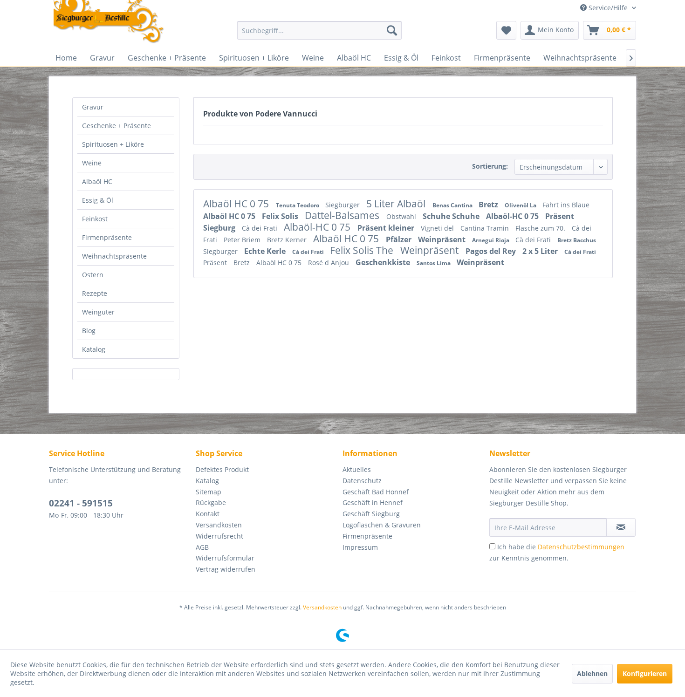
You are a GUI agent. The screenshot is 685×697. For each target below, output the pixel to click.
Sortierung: (490, 166)
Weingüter (98, 312)
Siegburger (343, 204)
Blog (89, 330)
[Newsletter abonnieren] (621, 527)
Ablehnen (592, 673)
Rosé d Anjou (329, 262)
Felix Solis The (363, 250)
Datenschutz (362, 480)
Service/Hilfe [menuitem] (608, 7)
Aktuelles (356, 469)
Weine (92, 162)
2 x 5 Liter (541, 251)
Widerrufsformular (225, 558)
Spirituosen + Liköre (113, 144)
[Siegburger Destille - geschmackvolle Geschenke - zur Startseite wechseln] (109, 22)
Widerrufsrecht (219, 536)
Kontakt (207, 513)
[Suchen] (392, 30)
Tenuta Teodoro (298, 205)
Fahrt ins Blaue (565, 204)
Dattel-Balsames (343, 215)
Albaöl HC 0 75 (237, 203)
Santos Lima (434, 263)
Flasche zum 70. (541, 228)
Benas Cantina (453, 205)
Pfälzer (399, 239)
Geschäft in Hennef (372, 502)
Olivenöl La (521, 205)
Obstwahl (402, 216)
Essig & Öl (97, 200)
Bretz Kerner (287, 239)
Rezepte (94, 293)
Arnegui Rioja (491, 240)
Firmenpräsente (107, 237)
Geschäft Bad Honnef (375, 491)
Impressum (360, 547)
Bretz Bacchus (576, 240)
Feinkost (95, 218)
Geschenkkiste (384, 262)
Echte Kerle (266, 251)
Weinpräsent (442, 239)
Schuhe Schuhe (452, 216)
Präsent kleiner (386, 228)
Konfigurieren (645, 673)
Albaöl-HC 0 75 (513, 216)
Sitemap (208, 491)
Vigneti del (438, 228)
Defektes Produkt (222, 469)
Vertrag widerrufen (225, 569)
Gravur (92, 106)
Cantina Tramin (485, 228)
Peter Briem (243, 239)
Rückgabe (211, 502)
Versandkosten (219, 524)
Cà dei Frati (260, 228)
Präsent (559, 216)
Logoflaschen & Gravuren (381, 524)
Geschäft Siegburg (371, 513)
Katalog (93, 349)
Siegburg (220, 228)
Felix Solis (281, 216)
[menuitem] (319, 30)
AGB (202, 547)
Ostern (92, 274)
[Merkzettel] (506, 30)
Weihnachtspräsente (114, 256)
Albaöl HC (97, 181)
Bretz (489, 204)
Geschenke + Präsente (116, 125)
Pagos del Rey (492, 251)
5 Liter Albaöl (397, 203)
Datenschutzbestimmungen (581, 546)
